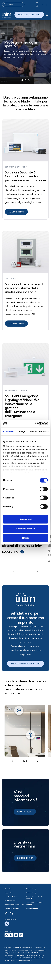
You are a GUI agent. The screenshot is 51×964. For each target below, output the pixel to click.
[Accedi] (37, 4)
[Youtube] (16, 935)
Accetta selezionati (25, 528)
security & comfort (16, 167)
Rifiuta (25, 538)
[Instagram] (21, 935)
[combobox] (13, 4)
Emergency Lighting (16, 391)
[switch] (44, 489)
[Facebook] (7, 935)
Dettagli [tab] (22, 431)
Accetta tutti (26, 519)
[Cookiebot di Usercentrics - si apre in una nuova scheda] (36, 424)
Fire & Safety (12, 279)
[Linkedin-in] (11, 935)
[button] (16, 212)
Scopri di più (13, 58)
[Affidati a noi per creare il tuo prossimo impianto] (25, 599)
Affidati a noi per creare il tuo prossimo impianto (25, 618)
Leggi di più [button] (12, 551)
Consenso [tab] (8, 431)
